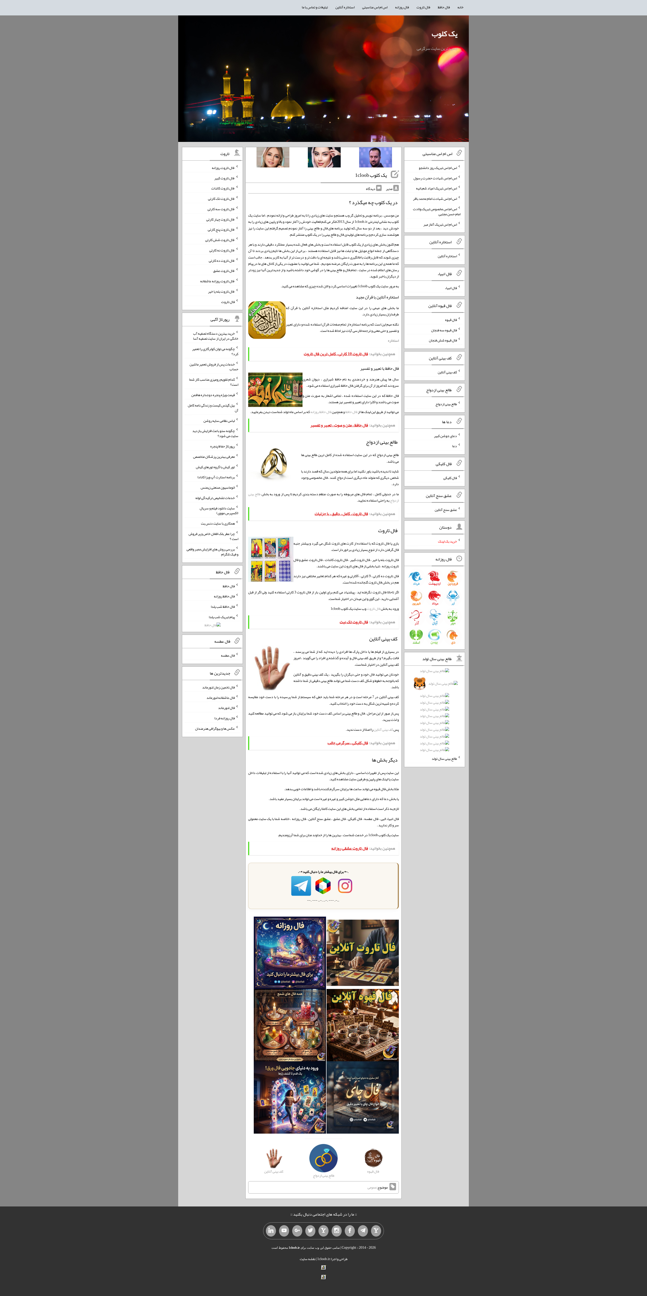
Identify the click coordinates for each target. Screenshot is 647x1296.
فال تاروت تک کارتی (221, 198)
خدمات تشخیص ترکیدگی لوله (215, 497)
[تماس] (323, 1231)
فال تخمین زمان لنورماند (218, 687)
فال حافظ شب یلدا (223, 606)
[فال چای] (363, 1098)
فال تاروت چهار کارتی (220, 219)
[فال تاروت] (363, 954)
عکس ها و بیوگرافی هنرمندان (215, 728)
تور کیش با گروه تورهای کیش (215, 466)
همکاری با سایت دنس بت (218, 523)
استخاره (393, 340)
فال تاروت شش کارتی (220, 239)
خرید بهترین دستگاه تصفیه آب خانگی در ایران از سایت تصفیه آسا (215, 336)
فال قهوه (451, 319)
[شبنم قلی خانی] (273, 158)
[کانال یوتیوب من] (284, 1231)
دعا (454, 445)
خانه (460, 7)
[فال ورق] (290, 1098)
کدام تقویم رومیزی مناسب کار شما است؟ (213, 382)
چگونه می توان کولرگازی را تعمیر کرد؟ (215, 351)
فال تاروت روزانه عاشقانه (217, 281)
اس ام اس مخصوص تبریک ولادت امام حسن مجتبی (436, 211)
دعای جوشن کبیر (445, 435)
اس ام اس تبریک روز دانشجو (438, 167)
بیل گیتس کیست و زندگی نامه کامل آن (213, 408)
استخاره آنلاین (345, 7)
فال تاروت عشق (224, 270)
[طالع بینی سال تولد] (434, 712)
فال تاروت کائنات (223, 188)
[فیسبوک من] (350, 1231)
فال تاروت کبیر (224, 177)
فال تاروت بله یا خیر (221, 291)
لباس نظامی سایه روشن (219, 420)
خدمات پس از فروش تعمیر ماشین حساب (214, 366)
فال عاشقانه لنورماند (220, 697)
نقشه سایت (307, 1258)
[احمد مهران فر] (375, 158)
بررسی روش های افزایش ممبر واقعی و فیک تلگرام (212, 552)
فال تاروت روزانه (223, 167)
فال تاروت (423, 7)
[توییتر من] (310, 1231)
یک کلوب (444, 33)
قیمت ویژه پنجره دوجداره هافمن (213, 394)
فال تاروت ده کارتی (222, 260)
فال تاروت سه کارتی (221, 208)
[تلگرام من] (363, 1231)
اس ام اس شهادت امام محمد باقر (435, 198)
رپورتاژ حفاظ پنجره (222, 446)
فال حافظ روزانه (320, 411)
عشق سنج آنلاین (446, 509)
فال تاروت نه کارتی (222, 250)
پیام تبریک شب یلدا (222, 616)
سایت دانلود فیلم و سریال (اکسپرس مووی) (219, 510)
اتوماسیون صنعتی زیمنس (218, 487)
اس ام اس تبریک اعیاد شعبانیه (436, 188)
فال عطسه (228, 655)
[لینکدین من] (271, 1231)
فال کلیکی (450, 477)
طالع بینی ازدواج (446, 403)
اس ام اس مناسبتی (374, 7)
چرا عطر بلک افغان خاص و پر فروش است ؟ (213, 536)
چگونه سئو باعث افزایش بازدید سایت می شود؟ (215, 433)
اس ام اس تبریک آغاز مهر (440, 224)
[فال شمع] (290, 1026)
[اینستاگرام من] (337, 1231)
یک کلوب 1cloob (371, 175)
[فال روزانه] (290, 954)
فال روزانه (402, 7)
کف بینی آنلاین (383, 729)
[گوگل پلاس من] (297, 1231)
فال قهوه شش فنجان (443, 340)
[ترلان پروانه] (324, 158)
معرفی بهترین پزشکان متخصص (214, 456)
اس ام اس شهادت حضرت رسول (435, 177)
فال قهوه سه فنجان (444, 329)
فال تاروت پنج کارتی (221, 229)
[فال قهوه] (363, 1026)
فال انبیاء (451, 287)
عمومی (372, 1187)
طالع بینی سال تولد (444, 758)
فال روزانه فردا (224, 718)
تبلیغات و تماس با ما (315, 7)
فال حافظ (444, 7)
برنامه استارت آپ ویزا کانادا (216, 477)
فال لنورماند (226, 707)
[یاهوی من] (376, 1231)
